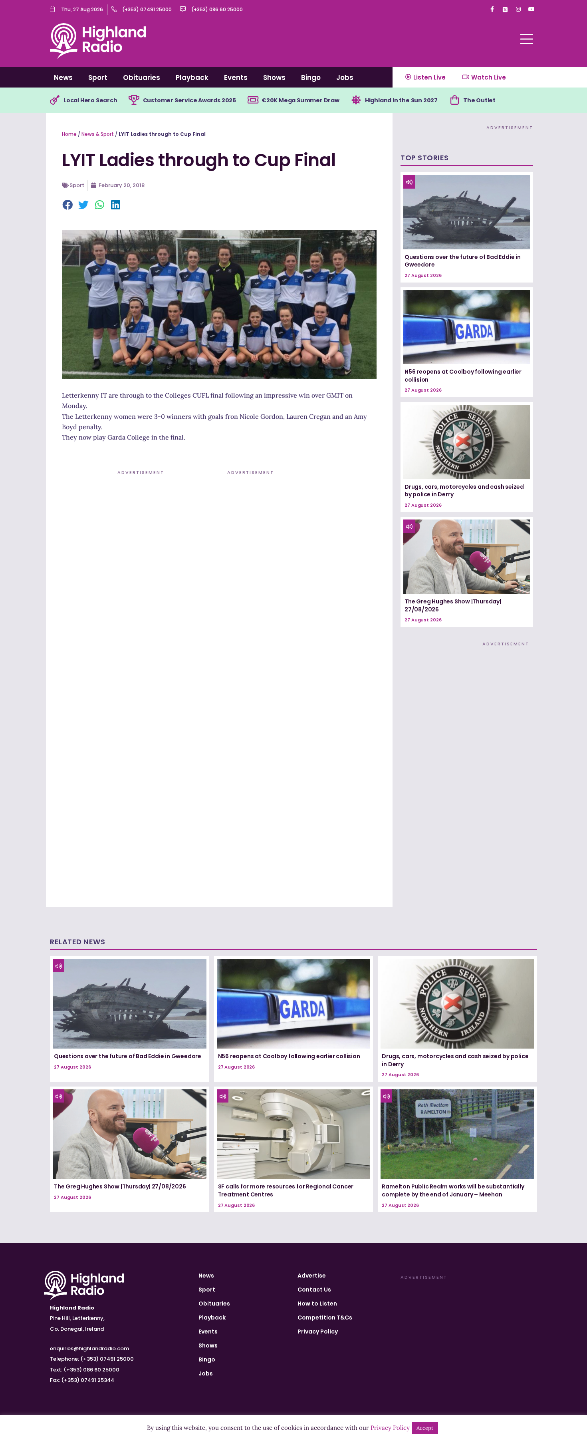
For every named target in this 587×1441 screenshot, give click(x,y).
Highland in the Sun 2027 (401, 100)
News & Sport (97, 134)
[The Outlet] (454, 100)
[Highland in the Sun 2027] (356, 100)
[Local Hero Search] (54, 100)
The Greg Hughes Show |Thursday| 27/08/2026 (453, 605)
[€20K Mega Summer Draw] (253, 100)
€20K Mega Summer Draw (300, 100)
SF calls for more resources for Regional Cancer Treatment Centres (286, 1190)
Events (236, 78)
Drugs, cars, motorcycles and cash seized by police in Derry (464, 491)
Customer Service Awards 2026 (189, 100)
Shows (274, 78)
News (63, 78)
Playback (192, 78)
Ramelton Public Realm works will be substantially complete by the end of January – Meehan (453, 1190)
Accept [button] (424, 1428)
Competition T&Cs (324, 1318)
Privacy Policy (317, 1332)
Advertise (311, 1276)
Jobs (344, 78)
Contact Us (314, 1290)
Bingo (311, 78)
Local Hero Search (90, 100)
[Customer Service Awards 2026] (134, 100)
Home (69, 134)
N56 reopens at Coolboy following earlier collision (463, 376)
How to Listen (317, 1304)
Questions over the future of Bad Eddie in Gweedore (463, 261)
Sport (97, 78)
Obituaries (141, 78)
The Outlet (479, 100)
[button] (68, 205)
